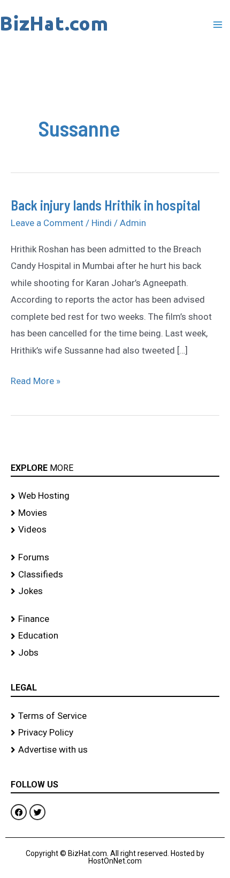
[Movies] (115, 513)
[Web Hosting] (115, 496)
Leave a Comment (47, 222)
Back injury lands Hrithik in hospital (105, 205)
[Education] (115, 635)
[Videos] (115, 529)
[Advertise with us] (115, 750)
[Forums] (115, 557)
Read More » (35, 379)
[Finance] (115, 619)
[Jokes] (115, 591)
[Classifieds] (115, 574)
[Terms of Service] (115, 716)
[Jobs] (115, 653)
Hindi (101, 222)
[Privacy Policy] (115, 732)
